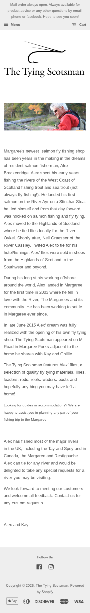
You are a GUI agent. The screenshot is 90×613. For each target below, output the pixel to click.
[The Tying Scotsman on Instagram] (51, 568)
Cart (82, 25)
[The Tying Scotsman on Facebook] (39, 568)
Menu (15, 25)
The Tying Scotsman (52, 585)
